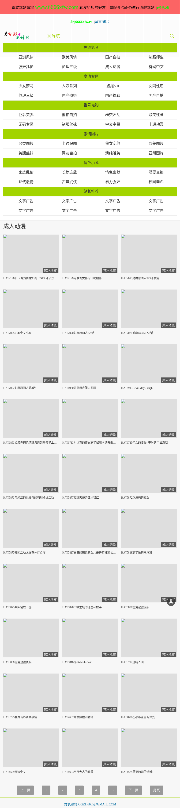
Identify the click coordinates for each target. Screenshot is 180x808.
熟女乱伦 (112, 143)
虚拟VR (112, 86)
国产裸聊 (112, 96)
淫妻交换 (156, 172)
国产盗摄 (69, 96)
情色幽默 (112, 172)
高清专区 (91, 76)
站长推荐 (91, 191)
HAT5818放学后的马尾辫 (136, 552)
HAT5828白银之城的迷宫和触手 (82, 607)
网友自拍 (69, 153)
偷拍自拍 (69, 115)
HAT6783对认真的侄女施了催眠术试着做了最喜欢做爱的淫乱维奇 (90, 442)
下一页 (133, 790)
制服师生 (156, 57)
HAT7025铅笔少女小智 (17, 333)
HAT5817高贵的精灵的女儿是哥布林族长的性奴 (90, 552)
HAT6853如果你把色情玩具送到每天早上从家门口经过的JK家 (31, 442)
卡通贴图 (69, 143)
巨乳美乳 (26, 115)
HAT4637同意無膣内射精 (77, 717)
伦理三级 (69, 67)
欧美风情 (69, 57)
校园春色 (156, 182)
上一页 (25, 790)
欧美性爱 (156, 115)
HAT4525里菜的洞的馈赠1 (137, 772)
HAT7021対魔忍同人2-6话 (137, 333)
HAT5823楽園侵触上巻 (17, 607)
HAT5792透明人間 (132, 662)
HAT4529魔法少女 (14, 772)
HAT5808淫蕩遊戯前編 (135, 607)
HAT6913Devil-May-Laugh (137, 388)
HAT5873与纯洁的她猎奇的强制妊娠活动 (28, 497)
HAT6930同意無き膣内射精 (79, 388)
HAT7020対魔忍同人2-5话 (78, 333)
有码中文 (156, 67)
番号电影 (91, 105)
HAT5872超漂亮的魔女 (135, 497)
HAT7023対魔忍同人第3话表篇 (140, 278)
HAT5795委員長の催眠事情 (20, 717)
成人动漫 (112, 67)
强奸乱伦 (26, 67)
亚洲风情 (26, 57)
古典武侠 (69, 182)
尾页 (156, 790)
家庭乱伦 (26, 172)
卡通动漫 (156, 124)
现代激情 (26, 182)
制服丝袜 (69, 124)
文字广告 (26, 201)
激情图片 (91, 134)
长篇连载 (69, 172)
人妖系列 (69, 86)
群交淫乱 (112, 115)
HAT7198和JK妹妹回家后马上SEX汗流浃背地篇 (31, 278)
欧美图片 (156, 143)
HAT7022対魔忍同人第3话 (19, 388)
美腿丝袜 (26, 153)
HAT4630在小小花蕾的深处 (138, 717)
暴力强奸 (112, 182)
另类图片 (26, 143)
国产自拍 (112, 57)
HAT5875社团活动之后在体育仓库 (24, 552)
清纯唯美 (112, 153)
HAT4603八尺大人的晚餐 (77, 772)
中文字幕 (112, 124)
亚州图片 (156, 153)
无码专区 (26, 124)
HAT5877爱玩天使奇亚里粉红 (80, 497)
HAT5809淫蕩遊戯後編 (17, 662)
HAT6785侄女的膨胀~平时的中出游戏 (144, 442)
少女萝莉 (26, 86)
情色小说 (91, 163)
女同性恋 (156, 86)
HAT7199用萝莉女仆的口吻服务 (82, 278)
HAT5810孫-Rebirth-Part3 (77, 662)
